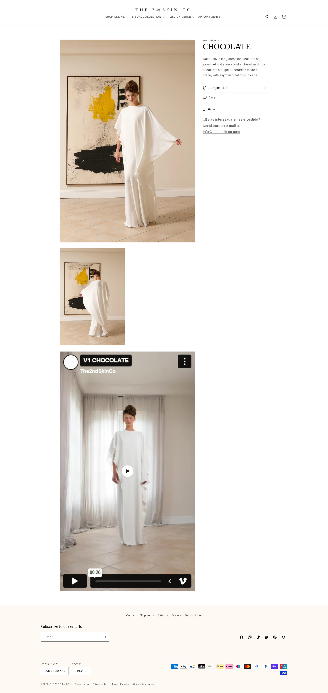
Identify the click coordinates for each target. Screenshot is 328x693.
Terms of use (193, 615)
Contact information (143, 684)
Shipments (147, 615)
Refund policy (82, 684)
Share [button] (211, 109)
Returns (163, 615)
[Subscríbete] (104, 636)
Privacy (176, 615)
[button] (116, 17)
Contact (131, 615)
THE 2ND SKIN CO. (60, 684)
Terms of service (120, 684)
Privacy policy (100, 684)
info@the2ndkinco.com (221, 132)
